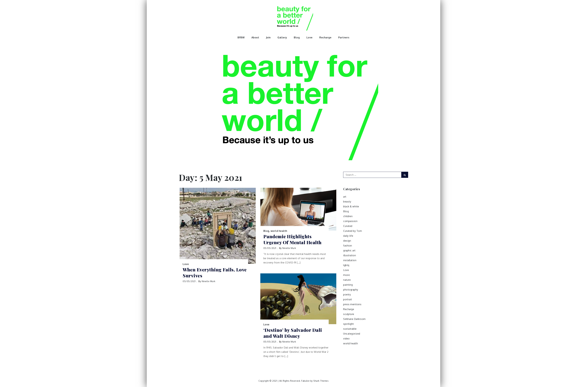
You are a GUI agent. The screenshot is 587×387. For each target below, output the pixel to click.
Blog (297, 37)
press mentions (352, 304)
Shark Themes (321, 381)
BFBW (241, 37)
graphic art (349, 250)
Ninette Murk (208, 281)
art (344, 196)
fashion (347, 245)
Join (268, 37)
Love (309, 37)
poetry (347, 294)
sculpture (348, 314)
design (347, 240)
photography (350, 289)
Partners (343, 37)
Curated (347, 226)
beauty (347, 201)
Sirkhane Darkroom (354, 318)
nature (347, 279)
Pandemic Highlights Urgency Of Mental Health (292, 239)
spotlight (348, 323)
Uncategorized (351, 333)
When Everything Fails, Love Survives (215, 273)
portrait (347, 299)
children (348, 216)
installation (349, 260)
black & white (351, 206)
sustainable (350, 328)
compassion (350, 221)
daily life (348, 235)
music (346, 274)
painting (348, 284)
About (255, 37)
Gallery (282, 37)
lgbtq (346, 265)
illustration (349, 255)
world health (279, 230)
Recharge (325, 37)
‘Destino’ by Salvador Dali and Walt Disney (292, 333)
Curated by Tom (352, 230)
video (346, 338)
